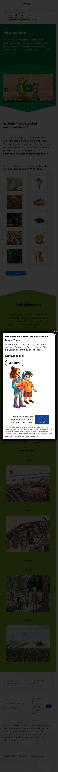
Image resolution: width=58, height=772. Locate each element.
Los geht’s (15, 363)
